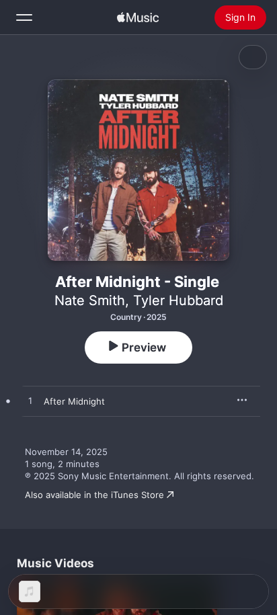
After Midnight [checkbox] (74, 401)
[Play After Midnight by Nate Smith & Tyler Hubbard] (30, 401)
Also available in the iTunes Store (94, 494)
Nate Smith (89, 300)
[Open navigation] (24, 17)
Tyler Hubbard (178, 300)
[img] (138, 17)
